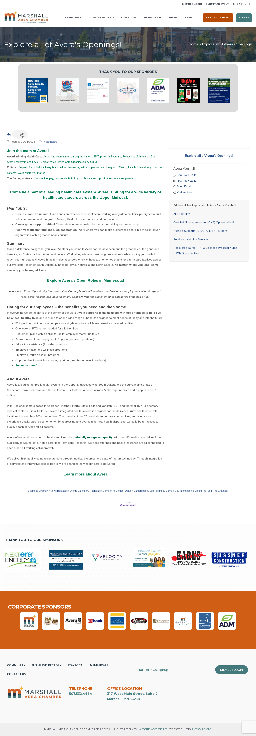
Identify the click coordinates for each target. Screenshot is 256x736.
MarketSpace (140, 490)
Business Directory (38, 490)
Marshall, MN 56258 (123, 699)
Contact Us (172, 490)
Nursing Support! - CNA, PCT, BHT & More (200, 230)
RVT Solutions (201, 729)
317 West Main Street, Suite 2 (132, 694)
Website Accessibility (153, 729)
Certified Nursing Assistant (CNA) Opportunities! (203, 222)
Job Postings (157, 490)
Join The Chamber (218, 490)
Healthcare (50, 141)
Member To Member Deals (117, 490)
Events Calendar (79, 490)
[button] (5, 4)
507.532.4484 (80, 694)
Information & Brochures (193, 490)
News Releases (59, 490)
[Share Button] (20, 134)
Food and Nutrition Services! (191, 239)
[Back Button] (9, 135)
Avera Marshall (184, 168)
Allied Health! (181, 214)
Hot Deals (95, 490)
